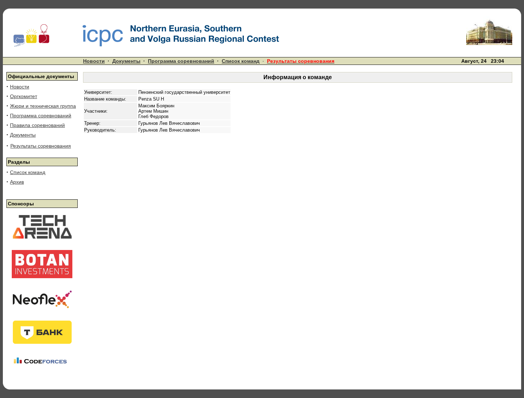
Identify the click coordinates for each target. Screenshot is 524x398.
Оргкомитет (23, 96)
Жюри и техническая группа (43, 106)
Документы (126, 61)
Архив (17, 182)
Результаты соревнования (40, 146)
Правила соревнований (37, 125)
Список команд (241, 61)
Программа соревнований (181, 61)
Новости (94, 61)
